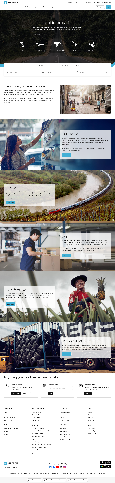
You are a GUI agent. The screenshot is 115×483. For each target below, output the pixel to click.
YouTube (57, 467)
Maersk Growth (91, 434)
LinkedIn (50, 467)
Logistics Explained (65, 420)
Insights (62, 417)
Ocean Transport (36, 412)
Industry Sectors (64, 415)
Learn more (66, 155)
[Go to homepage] (11, 2)
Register (101, 7)
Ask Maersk (69, 2)
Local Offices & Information (12, 429)
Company (52, 7)
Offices (77, 65)
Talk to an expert (35, 480)
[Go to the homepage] (11, 464)
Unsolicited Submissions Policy (95, 473)
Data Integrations (65, 434)
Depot (33, 439)
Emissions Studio (65, 439)
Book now (26, 394)
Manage (34, 7)
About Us (90, 415)
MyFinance (63, 429)
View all (34, 453)
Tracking (27, 7)
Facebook (54, 467)
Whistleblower (28, 473)
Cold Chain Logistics (37, 434)
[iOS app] (105, 462)
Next (50, 394)
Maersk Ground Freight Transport (41, 444)
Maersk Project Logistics (39, 436)
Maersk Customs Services (39, 415)
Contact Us (107, 2)
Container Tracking (9, 417)
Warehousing (35, 423)
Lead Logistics (36, 420)
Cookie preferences (66, 473)
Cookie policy (55, 473)
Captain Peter (64, 437)
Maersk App (63, 431)
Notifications (86, 2)
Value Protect (36, 450)
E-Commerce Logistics (38, 428)
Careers (89, 412)
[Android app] (105, 466)
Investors (90, 417)
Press (89, 425)
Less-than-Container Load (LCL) (41, 431)
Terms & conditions (16, 473)
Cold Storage (35, 442)
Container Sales (92, 423)
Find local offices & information (55, 480)
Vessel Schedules (9, 420)
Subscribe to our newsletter (78, 480)
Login (108, 7)
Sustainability (91, 428)
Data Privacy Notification (41, 473)
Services (43, 7)
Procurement (91, 420)
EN (78, 2)
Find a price (16, 394)
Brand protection (79, 473)
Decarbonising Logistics (39, 447)
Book (10, 7)
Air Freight (35, 425)
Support (97, 2)
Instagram (64, 467)
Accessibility (91, 431)
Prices (5, 7)
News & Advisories (65, 412)
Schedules (20, 7)
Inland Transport (37, 417)
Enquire (88, 394)
